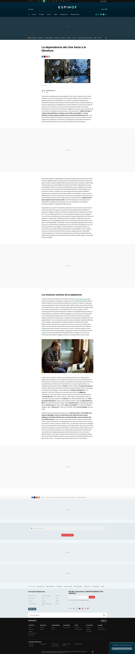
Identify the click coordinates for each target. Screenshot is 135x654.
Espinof (67, 7)
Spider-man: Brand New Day (47, 604)
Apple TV (30, 601)
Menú (31, 9)
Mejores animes (87, 586)
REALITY (49, 14)
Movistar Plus (31, 598)
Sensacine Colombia (55, 646)
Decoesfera (88, 629)
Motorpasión (77, 627)
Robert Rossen (82, 497)
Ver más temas (32, 609)
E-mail (49, 56)
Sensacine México (55, 644)
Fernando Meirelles (57, 497)
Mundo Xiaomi (31, 635)
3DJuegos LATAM (43, 644)
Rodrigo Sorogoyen (49, 37)
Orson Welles (67, 497)
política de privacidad (85, 600)
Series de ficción (32, 595)
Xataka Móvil (31, 629)
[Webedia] (32, 620)
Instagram (96, 14)
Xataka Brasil (31, 646)
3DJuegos (42, 627)
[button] (51, 90)
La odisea (44, 601)
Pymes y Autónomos (102, 629)
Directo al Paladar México (66, 644)
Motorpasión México (78, 644)
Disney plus (58, 595)
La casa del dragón (32, 603)
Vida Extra (42, 629)
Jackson (44, 332)
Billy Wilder (74, 497)
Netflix (95, 37)
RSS (85, 608)
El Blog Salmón (101, 627)
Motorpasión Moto (78, 629)
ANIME (55, 14)
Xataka (30, 627)
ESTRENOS (41, 14)
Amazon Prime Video (46, 595)
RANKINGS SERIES (75, 14)
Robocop (63, 37)
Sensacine (53, 627)
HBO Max (57, 601)
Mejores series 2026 (40, 586)
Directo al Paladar (66, 627)
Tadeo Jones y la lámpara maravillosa (84, 37)
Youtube (103, 14)
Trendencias (88, 627)
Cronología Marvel (95, 586)
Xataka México (31, 644)
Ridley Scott (57, 37)
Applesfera (30, 631)
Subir (102, 620)
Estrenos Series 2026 (68, 586)
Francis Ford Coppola (81, 299)
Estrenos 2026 (59, 586)
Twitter (106, 14)
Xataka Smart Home (32, 633)
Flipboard (101, 14)
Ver (68, 535)
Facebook (98, 14)
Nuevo (103, 9)
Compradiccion (89, 631)
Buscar (104, 615)
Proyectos (49, 497)
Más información (67, 652)
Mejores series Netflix (78, 586)
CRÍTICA (34, 14)
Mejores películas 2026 (50, 586)
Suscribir (92, 597)
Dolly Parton (40, 37)
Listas (57, 598)
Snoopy (73, 37)
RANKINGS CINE (64, 14)
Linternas (68, 37)
